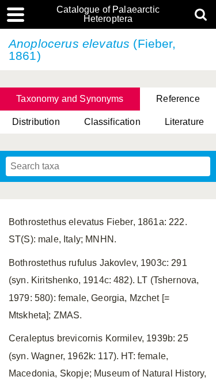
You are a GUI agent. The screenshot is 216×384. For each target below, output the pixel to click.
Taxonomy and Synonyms (69, 99)
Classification (112, 122)
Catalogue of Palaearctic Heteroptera (108, 14)
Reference (177, 99)
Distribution (36, 122)
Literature (184, 122)
